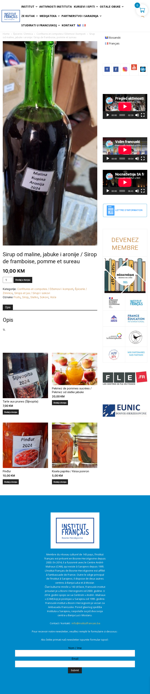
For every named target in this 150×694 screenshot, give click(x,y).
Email (75, 658)
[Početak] (108, 115)
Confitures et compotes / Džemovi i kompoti (61, 33)
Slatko (34, 297)
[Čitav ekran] (143, 115)
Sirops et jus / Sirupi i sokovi (32, 293)
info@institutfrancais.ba (86, 623)
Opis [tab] (8, 307)
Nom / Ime (75, 648)
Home (6, 33)
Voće (53, 297)
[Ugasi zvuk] (137, 115)
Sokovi (44, 297)
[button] (142, 16)
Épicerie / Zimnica (23, 33)
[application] (125, 106)
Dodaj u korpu (22, 279)
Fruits (17, 297)
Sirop (25, 297)
